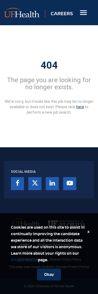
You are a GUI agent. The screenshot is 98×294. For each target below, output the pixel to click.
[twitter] (34, 183)
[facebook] (17, 183)
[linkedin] (52, 183)
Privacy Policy (24, 259)
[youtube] (69, 183)
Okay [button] (49, 274)
